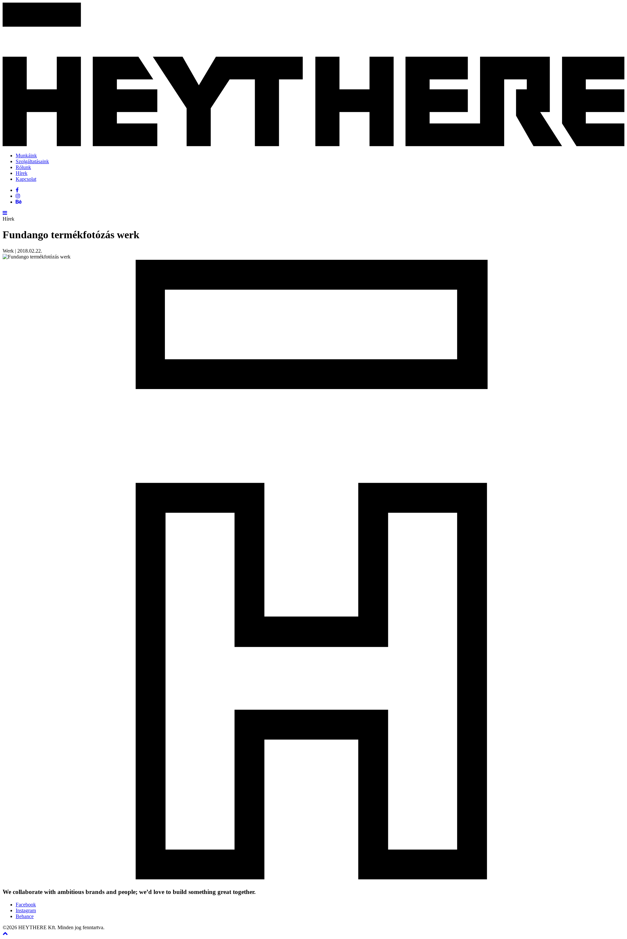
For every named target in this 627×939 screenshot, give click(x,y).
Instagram (26, 910)
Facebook (26, 904)
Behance (25, 916)
